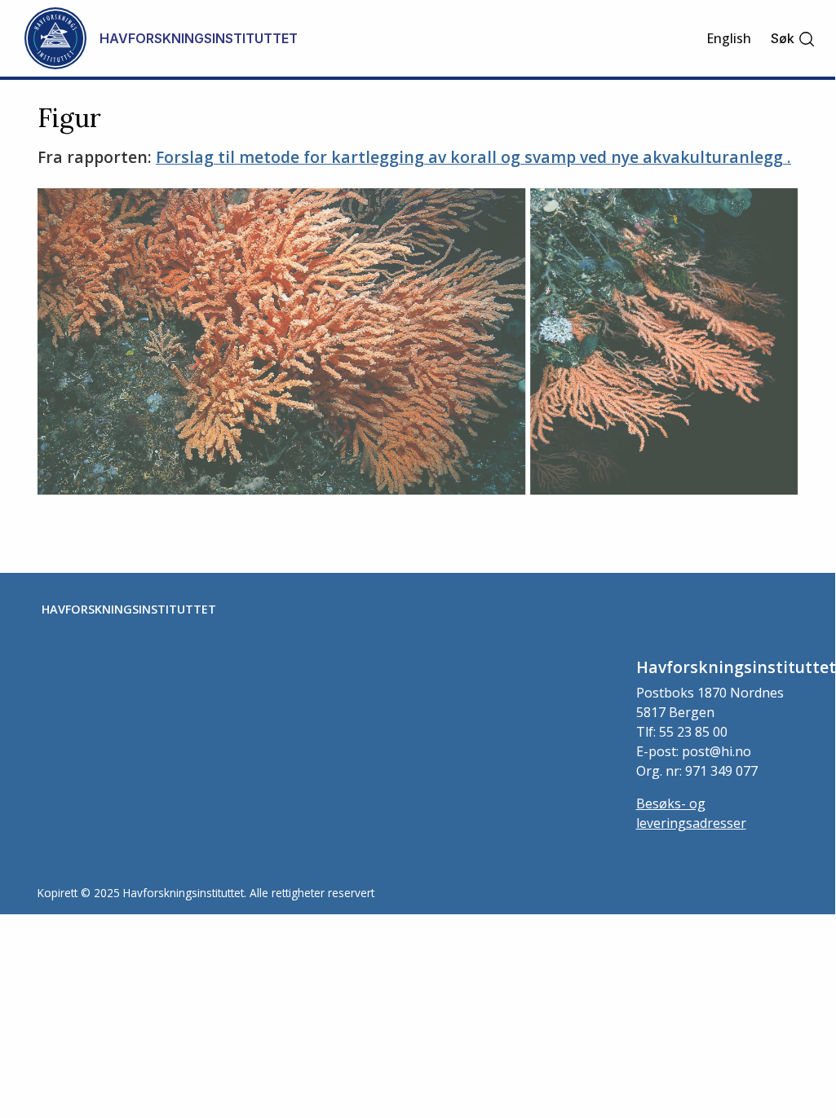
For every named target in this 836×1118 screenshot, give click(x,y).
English (728, 38)
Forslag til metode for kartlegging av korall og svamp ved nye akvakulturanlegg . (473, 157)
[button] (793, 39)
